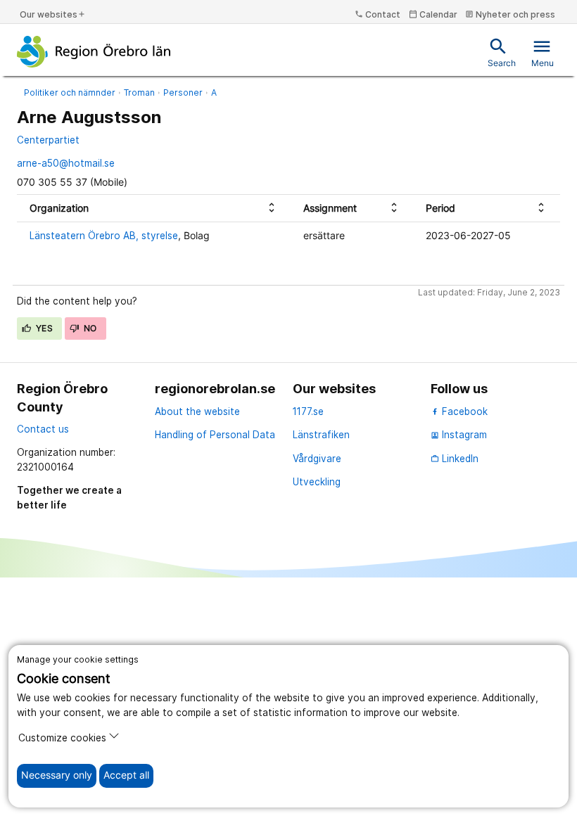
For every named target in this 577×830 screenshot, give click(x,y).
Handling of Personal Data (215, 434)
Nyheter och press (510, 14)
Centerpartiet (48, 140)
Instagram (459, 434)
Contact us (43, 429)
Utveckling (317, 481)
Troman (139, 92)
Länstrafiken (321, 434)
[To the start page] (94, 51)
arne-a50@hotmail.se (66, 163)
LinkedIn (454, 458)
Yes (43, 328)
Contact (377, 14)
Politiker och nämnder (69, 92)
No (89, 328)
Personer (183, 92)
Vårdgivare (317, 458)
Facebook (463, 411)
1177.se (308, 411)
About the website (197, 411)
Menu (542, 52)
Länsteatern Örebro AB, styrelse (104, 235)
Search (502, 52)
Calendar (433, 14)
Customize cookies (62, 737)
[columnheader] (154, 208)
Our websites (53, 14)
